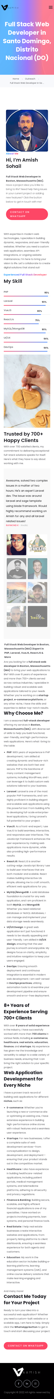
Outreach (30, 78)
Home (16, 78)
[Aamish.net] (10, 7)
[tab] (16, 544)
